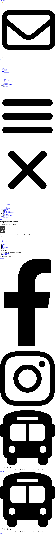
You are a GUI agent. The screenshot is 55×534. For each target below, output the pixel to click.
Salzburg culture (7, 80)
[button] (27, 143)
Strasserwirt (6, 75)
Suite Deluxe (8, 204)
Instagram (6, 86)
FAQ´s (5, 70)
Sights (5, 79)
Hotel (3, 71)
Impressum (6, 83)
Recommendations (5, 78)
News (3, 242)
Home (3, 68)
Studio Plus (8, 77)
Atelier (7, 205)
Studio (7, 76)
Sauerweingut (4, 69)
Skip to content (2, 0)
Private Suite (8, 73)
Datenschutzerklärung (8, 84)
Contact (3, 82)
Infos (3, 85)
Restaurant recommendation (9, 81)
